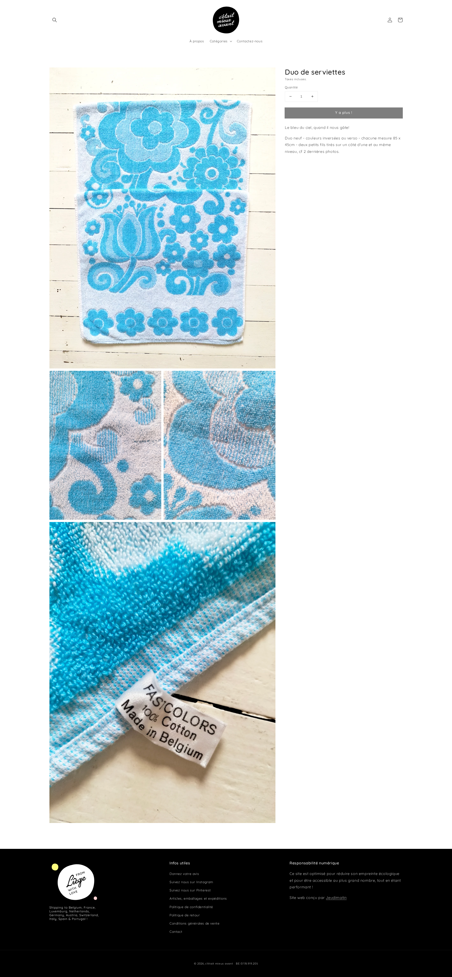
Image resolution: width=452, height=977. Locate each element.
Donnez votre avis (184, 874)
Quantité (291, 87)
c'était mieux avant (219, 963)
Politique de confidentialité (191, 907)
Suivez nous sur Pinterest (190, 890)
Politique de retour (185, 915)
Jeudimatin (336, 897)
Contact (176, 932)
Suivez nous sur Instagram (191, 882)
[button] (54, 20)
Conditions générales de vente (194, 923)
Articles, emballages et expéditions (198, 898)
